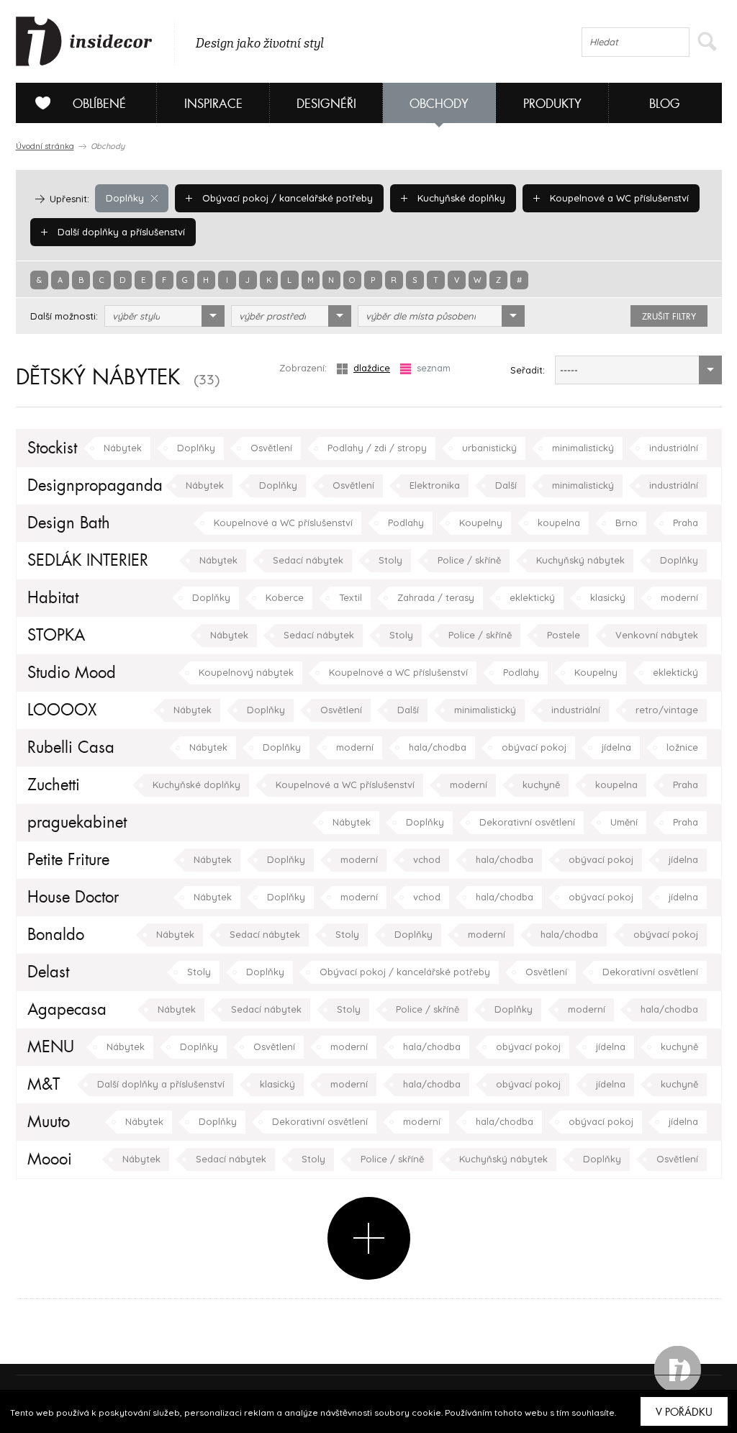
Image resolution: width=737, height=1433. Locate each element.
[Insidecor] (84, 42)
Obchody (439, 104)
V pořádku (684, 1412)
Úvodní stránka (45, 146)
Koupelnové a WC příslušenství (618, 198)
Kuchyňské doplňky (460, 198)
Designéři (326, 104)
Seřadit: (527, 370)
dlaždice (371, 368)
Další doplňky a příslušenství (120, 232)
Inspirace (213, 104)
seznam (434, 368)
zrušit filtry (669, 316)
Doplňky (125, 198)
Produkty (552, 104)
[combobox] (164, 316)
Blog (664, 104)
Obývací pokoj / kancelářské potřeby (286, 198)
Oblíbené (99, 104)
